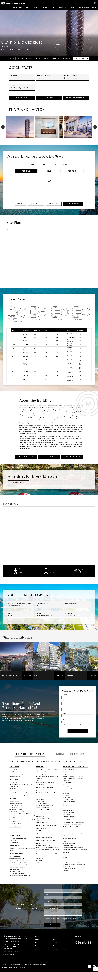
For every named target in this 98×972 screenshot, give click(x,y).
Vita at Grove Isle (13, 832)
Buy (54, 939)
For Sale (26, 171)
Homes (37, 946)
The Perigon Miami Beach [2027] (44, 805)
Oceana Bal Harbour (14, 769)
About (46, 58)
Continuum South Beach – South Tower (73, 778)
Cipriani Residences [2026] (16, 805)
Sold (49, 171)
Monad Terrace (67, 814)
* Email (63, 713)
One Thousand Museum (15, 871)
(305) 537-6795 (7, 949)
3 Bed (54, 164)
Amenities (56, 58)
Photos (20, 58)
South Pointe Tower (68, 799)
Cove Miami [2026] (41, 774)
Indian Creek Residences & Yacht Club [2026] (20, 784)
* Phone (63, 719)
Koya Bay (65, 835)
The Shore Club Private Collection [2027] (46, 854)
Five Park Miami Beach (68, 812)
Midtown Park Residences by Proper (72, 824)
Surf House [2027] (67, 866)
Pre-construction (57, 946)
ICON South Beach (67, 782)
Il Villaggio (38, 862)
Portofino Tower (67, 797)
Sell (27, 7)
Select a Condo (79, 58)
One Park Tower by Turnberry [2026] (72, 833)
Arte (64, 855)
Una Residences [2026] (15, 824)
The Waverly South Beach (69, 816)
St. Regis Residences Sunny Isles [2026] (73, 847)
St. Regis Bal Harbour (14, 776)
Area (36, 949)
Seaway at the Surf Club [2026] (71, 862)
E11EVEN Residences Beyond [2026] (18, 862)
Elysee (37, 780)
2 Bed (44, 164)
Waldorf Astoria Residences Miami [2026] (19, 875)
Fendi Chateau (66, 858)
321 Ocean (65, 772)
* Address (64, 694)
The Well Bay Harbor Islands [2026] (18, 795)
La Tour (38, 820)
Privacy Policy (36, 964)
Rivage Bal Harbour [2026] (16, 774)
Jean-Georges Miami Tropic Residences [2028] (74, 822)
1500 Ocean (39, 860)
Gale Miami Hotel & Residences (17, 867)
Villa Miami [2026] (40, 784)
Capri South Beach (67, 810)
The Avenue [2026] (14, 842)
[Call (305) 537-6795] (95, 3)
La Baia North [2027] (14, 786)
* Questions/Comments (51, 908)
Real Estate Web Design (7, 967)
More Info (67, 58)
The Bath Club (40, 799)
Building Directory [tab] (67, 754)
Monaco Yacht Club (41, 835)
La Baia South (13, 788)
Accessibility (43, 964)
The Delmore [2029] (68, 870)
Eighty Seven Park (40, 833)
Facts (12, 58)
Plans (38, 58)
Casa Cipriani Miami (41, 816)
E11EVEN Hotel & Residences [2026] (18, 860)
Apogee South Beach (68, 774)
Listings (29, 58)
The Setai (38, 851)
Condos (55, 943)
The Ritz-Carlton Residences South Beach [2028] (48, 849)
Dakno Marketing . (20, 967)
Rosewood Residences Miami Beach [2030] (47, 847)
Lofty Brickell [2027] (14, 807)
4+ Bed (65, 164)
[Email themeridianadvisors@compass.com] (92, 3)
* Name (63, 707)
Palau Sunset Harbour (68, 806)
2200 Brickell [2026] (14, 801)
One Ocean (66, 795)
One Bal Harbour (13, 772)
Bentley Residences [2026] (69, 843)
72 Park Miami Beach (41, 830)
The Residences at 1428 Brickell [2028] (19, 813)
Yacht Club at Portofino (69, 801)
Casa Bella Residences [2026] (16, 858)
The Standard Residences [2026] (71, 827)
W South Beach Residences (43, 856)
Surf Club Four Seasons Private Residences (74, 864)
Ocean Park (66, 793)
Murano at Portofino (68, 789)
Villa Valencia (12, 840)
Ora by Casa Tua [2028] (15, 809)
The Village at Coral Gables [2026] (18, 838)
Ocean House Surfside (68, 860)
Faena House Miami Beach (43, 818)
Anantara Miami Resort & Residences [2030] (47, 769)
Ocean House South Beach (70, 791)
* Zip (62, 701)
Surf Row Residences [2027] (70, 868)
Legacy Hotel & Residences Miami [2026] (19, 865)
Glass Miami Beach (67, 780)
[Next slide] (95, 127)
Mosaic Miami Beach (41, 803)
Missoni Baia (39, 778)
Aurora (64, 841)
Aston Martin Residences (15, 856)
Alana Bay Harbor (14, 782)
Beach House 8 (40, 812)
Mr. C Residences (13, 830)
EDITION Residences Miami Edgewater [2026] (47, 776)
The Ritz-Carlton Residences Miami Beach (46, 793)
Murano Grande (67, 786)
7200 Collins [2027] (41, 828)
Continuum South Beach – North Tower (73, 776)
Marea (64, 784)
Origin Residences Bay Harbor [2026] (18, 793)
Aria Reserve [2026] (41, 772)
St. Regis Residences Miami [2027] (17, 811)
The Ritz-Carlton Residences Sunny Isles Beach (75, 849)
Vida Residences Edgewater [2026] (45, 782)
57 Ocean (38, 797)
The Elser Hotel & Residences (16, 873)
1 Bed (33, 164)
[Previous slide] (3, 127)
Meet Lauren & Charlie (87, 7)
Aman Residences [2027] (42, 810)
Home (15, 7)
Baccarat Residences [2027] (16, 803)
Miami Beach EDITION (41, 822)
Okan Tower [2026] (14, 869)
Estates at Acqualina (68, 845)
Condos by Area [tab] (30, 754)
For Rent (72, 171)
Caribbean (39, 814)
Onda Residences (13, 790)
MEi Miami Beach (40, 801)
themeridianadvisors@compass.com (13, 951)
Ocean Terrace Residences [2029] (44, 837)
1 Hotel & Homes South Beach (43, 845)
